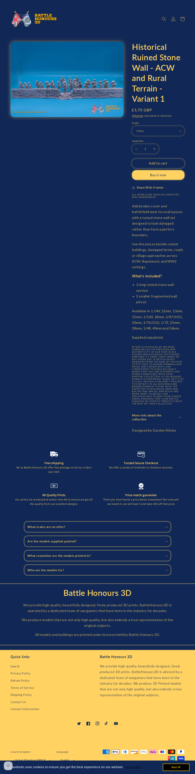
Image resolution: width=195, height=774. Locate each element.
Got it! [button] (176, 767)
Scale (135, 122)
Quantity (138, 140)
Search (15, 666)
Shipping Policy (21, 694)
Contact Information (24, 709)
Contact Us (18, 702)
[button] (164, 19)
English (65, 760)
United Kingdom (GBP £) (30, 760)
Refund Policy (20, 680)
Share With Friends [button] (150, 187)
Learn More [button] (133, 767)
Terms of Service (22, 687)
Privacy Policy (20, 673)
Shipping (137, 115)
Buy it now (158, 175)
